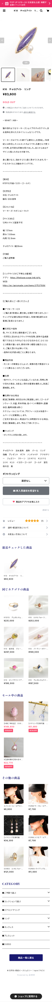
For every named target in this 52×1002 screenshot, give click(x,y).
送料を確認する (30, 112)
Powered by (23, 975)
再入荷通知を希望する (27, 490)
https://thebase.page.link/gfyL (25, 277)
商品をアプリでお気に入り (27, 502)
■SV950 (6, 944)
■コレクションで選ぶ (11, 901)
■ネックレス (7, 927)
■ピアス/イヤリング (11, 910)
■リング (6, 918)
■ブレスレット (8, 935)
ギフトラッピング (11, 474)
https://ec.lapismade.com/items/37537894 (24, 285)
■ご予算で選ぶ (9, 893)
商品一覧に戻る (26, 957)
